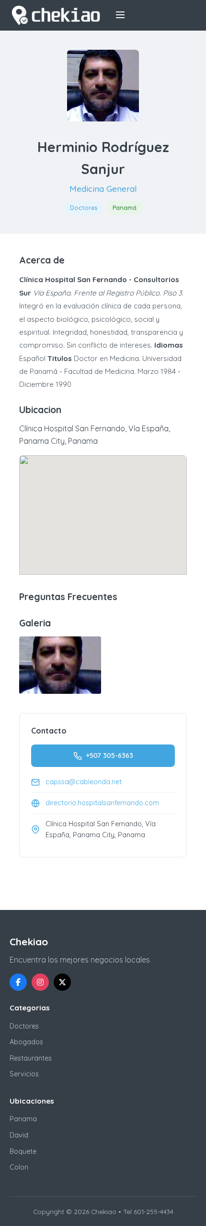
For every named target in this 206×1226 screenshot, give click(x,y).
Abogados (26, 1042)
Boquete (23, 1151)
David (19, 1135)
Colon (19, 1167)
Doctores (83, 207)
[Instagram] (40, 982)
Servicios (24, 1074)
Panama (23, 1119)
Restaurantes (31, 1058)
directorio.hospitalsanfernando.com (102, 803)
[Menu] (120, 15)
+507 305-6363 (109, 755)
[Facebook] (18, 982)
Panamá (125, 207)
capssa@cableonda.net (84, 781)
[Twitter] (62, 982)
